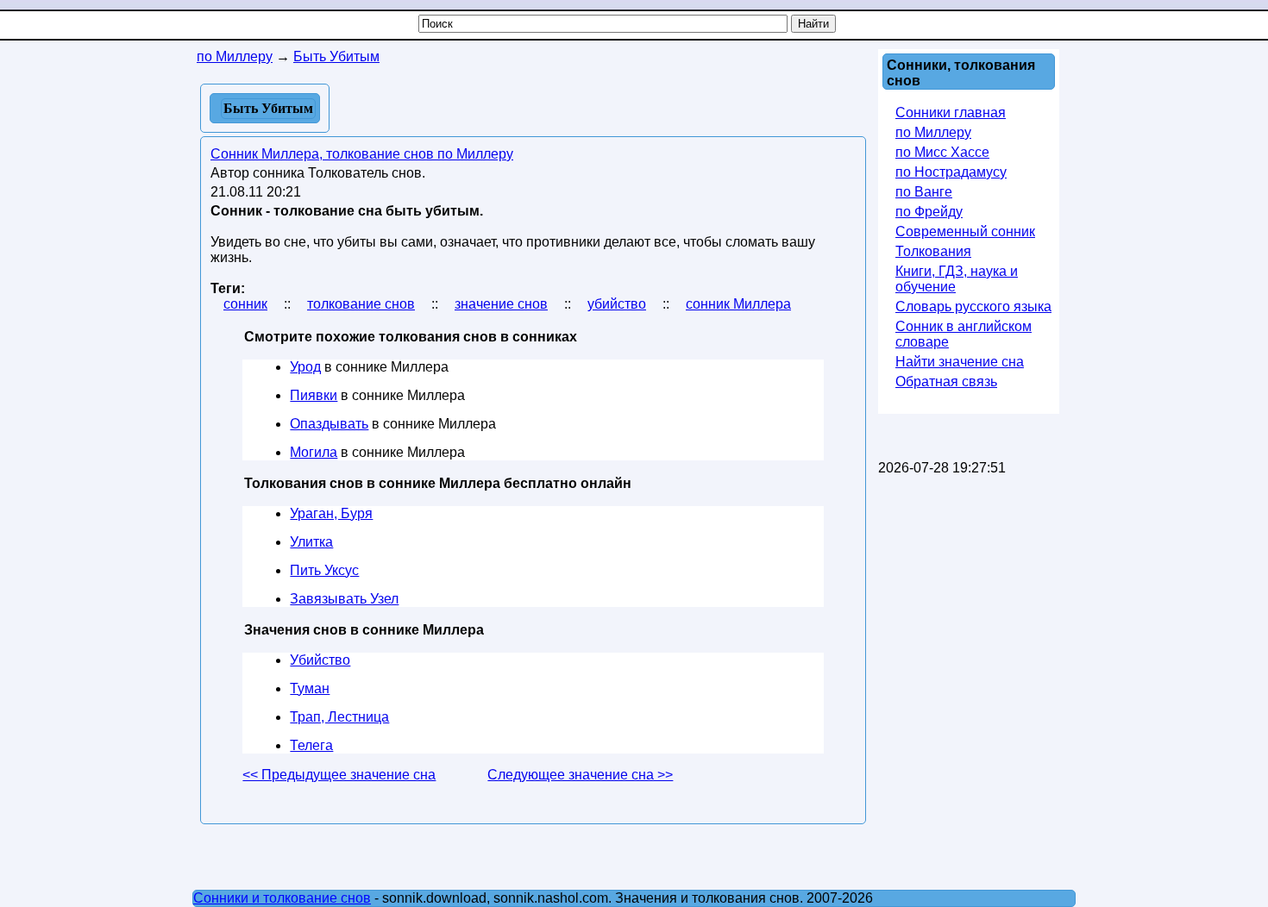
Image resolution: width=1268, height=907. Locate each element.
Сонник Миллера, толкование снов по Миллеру (361, 154)
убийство (616, 304)
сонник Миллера (738, 304)
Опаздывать (329, 423)
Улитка (311, 542)
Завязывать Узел (344, 598)
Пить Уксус (324, 570)
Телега (311, 745)
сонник (245, 304)
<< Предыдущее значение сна (339, 774)
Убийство (320, 660)
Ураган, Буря (331, 513)
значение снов (501, 304)
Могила (313, 452)
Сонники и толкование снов (282, 898)
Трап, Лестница (339, 717)
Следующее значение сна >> (580, 774)
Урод (305, 367)
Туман (310, 688)
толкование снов (361, 304)
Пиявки (313, 395)
